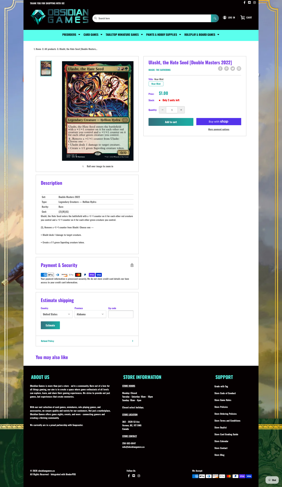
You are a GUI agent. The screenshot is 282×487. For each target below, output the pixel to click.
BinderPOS (71, 474)
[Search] (215, 18)
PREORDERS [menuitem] (69, 34)
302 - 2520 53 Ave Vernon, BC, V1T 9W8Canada (131, 425)
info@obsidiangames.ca (133, 446)
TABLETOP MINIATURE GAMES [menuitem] (122, 34)
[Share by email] (239, 68)
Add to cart (171, 122)
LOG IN (231, 17)
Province (79, 308)
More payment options (218, 129)
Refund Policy (47, 341)
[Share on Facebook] (220, 68)
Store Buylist (220, 427)
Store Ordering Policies (225, 413)
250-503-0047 (129, 443)
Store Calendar (221, 441)
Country (44, 308)
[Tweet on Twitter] (232, 68)
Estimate (50, 325)
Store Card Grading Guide (226, 434)
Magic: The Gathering (160, 69)
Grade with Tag (221, 386)
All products (50, 49)
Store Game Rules (222, 400)
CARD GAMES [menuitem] (91, 34)
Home (38, 49)
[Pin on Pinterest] (226, 68)
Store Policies (221, 406)
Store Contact (220, 448)
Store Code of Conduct (225, 393)
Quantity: (153, 109)
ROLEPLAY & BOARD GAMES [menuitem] (199, 34)
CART (249, 17)
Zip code (112, 308)
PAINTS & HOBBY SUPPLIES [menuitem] (161, 34)
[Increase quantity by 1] (181, 109)
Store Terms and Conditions (227, 420)
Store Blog (219, 454)
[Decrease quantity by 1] (162, 109)
